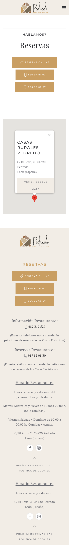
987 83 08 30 (37, 355)
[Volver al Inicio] (34, 7)
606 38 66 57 (37, 87)
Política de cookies (34, 470)
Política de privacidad (34, 465)
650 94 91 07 (37, 74)
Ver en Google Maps (35, 185)
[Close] (49, 135)
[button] (64, 7)
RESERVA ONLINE (37, 62)
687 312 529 (36, 326)
